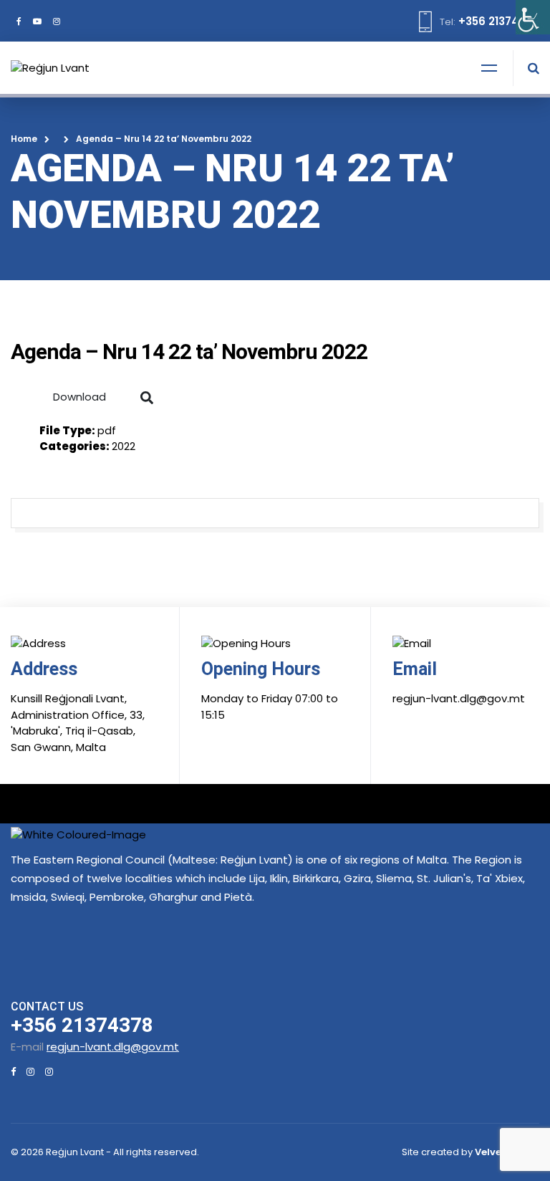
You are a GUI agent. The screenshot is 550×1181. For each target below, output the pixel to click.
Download (79, 396)
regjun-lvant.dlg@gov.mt (113, 1046)
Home (24, 139)
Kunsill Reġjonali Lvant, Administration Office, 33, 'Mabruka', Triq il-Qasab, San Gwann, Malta (78, 723)
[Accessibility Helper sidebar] (533, 17)
